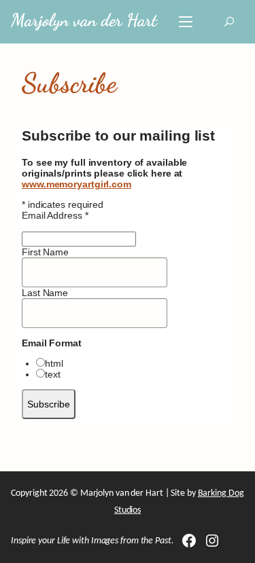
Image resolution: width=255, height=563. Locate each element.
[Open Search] (229, 22)
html (54, 363)
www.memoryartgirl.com (76, 184)
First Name (45, 252)
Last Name (45, 292)
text (53, 374)
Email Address (55, 215)
